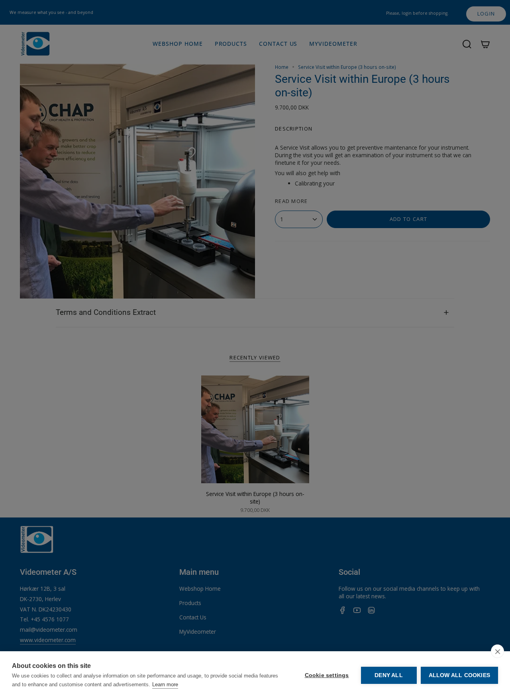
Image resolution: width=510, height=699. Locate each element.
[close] (497, 651)
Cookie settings (327, 675)
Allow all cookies (459, 675)
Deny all (389, 675)
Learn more (165, 684)
